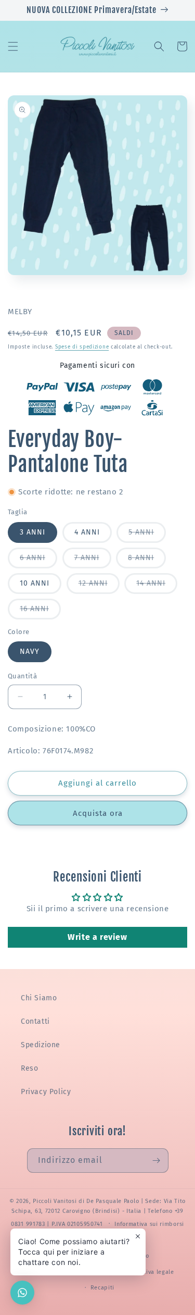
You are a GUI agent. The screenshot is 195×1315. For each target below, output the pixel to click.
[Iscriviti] (156, 1160)
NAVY (30, 651)
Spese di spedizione (82, 347)
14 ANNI (156, 586)
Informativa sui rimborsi (149, 1224)
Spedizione (40, 1044)
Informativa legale (147, 1272)
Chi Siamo (39, 998)
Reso (29, 1068)
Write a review (97, 937)
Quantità (22, 676)
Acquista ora (98, 813)
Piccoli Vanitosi (54, 1201)
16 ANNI (40, 611)
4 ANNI (87, 532)
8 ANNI (147, 560)
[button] (13, 46)
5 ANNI (147, 535)
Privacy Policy (46, 1091)
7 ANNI (92, 560)
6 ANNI (38, 560)
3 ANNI (32, 532)
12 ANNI (99, 586)
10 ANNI (34, 583)
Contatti (35, 1021)
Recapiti (102, 1287)
